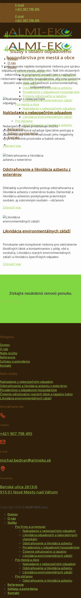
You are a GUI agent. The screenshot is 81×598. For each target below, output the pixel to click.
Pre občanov (24, 121)
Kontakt (13, 593)
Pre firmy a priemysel (30, 527)
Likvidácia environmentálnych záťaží (36, 231)
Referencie (16, 585)
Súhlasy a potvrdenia (23, 589)
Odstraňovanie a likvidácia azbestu (47, 543)
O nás (12, 63)
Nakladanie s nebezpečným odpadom (49, 108)
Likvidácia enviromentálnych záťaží (47, 117)
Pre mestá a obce (27, 560)
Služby (12, 523)
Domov (13, 514)
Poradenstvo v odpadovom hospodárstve (51, 92)
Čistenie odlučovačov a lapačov (44, 96)
